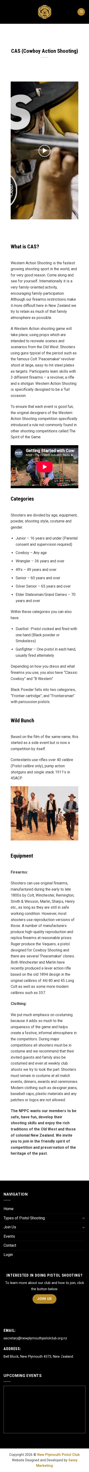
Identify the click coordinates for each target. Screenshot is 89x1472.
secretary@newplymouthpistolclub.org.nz (35, 1338)
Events (9, 1236)
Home (9, 1209)
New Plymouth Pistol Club (58, 1455)
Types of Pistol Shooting (24, 1218)
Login (8, 1254)
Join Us (10, 1227)
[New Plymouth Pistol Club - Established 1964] (44, 12)
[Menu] (81, 12)
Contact (10, 1245)
